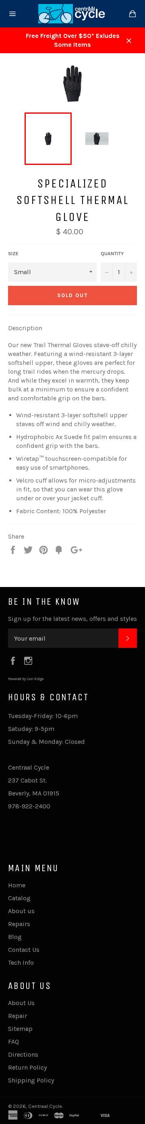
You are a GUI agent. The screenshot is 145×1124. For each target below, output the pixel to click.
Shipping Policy (31, 1080)
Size (13, 253)
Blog (15, 937)
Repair (17, 1016)
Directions (23, 1054)
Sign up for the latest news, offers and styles (72, 618)
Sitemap (20, 1028)
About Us (21, 1003)
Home (16, 885)
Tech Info (21, 962)
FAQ (13, 1041)
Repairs (19, 924)
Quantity (112, 253)
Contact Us (23, 949)
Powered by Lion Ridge (26, 679)
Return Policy (27, 1067)
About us (21, 911)
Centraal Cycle (45, 1106)
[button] (25, 328)
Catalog (19, 898)
